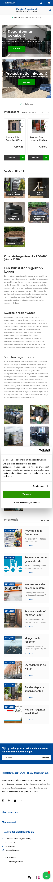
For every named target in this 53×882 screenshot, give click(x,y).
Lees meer (29, 545)
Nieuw (24, 112)
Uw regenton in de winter (35, 666)
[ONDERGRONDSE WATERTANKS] (38, 212)
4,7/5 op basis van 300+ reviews (28, 17)
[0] (48, 3)
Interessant (11, 111)
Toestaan (27, 494)
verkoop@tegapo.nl (13, 850)
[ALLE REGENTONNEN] (14, 188)
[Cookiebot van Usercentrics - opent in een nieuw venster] (39, 450)
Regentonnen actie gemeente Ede (36, 559)
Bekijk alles (45, 520)
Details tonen (39, 486)
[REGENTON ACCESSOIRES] (38, 188)
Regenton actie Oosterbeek (33, 532)
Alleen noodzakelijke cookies (26, 502)
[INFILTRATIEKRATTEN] (14, 237)
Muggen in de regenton (32, 640)
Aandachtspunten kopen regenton (35, 689)
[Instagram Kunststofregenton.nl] (3, 800)
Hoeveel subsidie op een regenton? (35, 586)
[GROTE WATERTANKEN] (14, 212)
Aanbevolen (34, 112)
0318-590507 (10, 3)
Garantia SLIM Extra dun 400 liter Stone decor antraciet (14, 139)
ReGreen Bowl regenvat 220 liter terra (38, 139)
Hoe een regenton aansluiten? (35, 711)
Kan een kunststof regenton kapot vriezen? (35, 613)
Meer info (11, 157)
